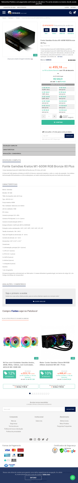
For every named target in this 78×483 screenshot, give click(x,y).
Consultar (69, 136)
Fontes (18, 18)
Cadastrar (70, 409)
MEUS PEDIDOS (21, 7)
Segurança (13, 423)
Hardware (11, 18)
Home (4, 18)
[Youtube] (30, 439)
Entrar (73, 7)
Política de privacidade (13, 431)
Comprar (59, 122)
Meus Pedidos (64, 423)
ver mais (59, 56)
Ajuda (66, 7)
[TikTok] (47, 439)
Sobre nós (39, 421)
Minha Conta (64, 421)
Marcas (13, 421)
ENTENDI (33, 478)
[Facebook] (39, 439)
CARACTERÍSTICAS (8, 149)
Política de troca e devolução (13, 429)
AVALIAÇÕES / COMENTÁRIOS (12, 153)
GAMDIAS (48, 60)
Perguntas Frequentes (64, 426)
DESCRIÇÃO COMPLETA (10, 145)
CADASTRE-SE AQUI (9, 7)
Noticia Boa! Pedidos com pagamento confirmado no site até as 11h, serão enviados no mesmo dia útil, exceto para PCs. (39, 3)
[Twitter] (43, 439)
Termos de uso (13, 426)
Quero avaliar (40, 301)
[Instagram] (35, 439)
